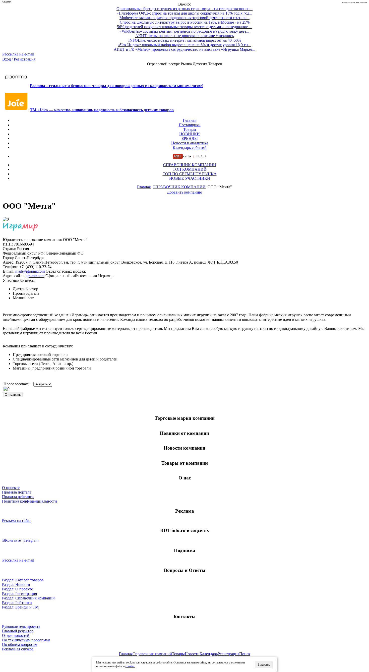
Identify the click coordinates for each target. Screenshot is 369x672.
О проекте (11, 487)
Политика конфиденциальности (29, 501)
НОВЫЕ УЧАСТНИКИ (189, 178)
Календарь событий (190, 147)
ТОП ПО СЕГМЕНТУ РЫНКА (190, 174)
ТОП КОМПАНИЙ (190, 169)
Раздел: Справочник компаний (28, 598)
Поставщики (190, 125)
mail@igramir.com (30, 271)
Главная (189, 120)
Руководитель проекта (21, 626)
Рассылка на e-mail (18, 54)
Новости (192, 654)
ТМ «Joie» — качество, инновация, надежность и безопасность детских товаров (102, 110)
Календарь (209, 654)
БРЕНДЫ (189, 138)
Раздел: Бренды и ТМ (20, 607)
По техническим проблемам (26, 640)
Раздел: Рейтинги (17, 602)
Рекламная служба (17, 649)
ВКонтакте (11, 540)
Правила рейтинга (18, 497)
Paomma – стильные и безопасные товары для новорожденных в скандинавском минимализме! (116, 86)
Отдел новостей (15, 635)
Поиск (244, 654)
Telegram (31, 540)
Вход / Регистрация (18, 59)
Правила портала (16, 492)
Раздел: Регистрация (19, 593)
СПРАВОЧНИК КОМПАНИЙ (189, 165)
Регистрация (228, 654)
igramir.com (35, 276)
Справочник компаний (152, 654)
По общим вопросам (19, 644)
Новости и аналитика (189, 143)
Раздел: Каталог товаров (23, 580)
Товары (189, 129)
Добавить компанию (184, 192)
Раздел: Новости (16, 584)
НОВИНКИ (189, 134)
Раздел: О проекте (17, 589)
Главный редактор (17, 631)
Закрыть (264, 664)
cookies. (130, 666)
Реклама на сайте (16, 520)
